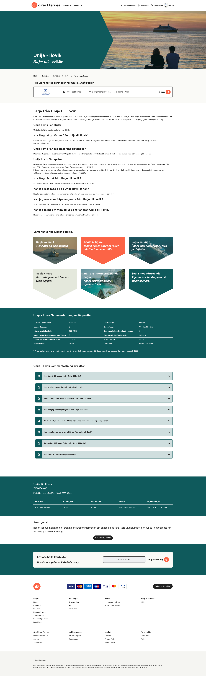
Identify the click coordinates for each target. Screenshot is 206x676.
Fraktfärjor (73, 609)
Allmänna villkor (111, 642)
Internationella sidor (40, 636)
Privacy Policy (110, 639)
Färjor (71, 605)
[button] (104, 376)
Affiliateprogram (75, 636)
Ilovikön (56, 76)
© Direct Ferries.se (39, 660)
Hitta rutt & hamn (39, 612)
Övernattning (74, 602)
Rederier (36, 609)
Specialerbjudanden (40, 619)
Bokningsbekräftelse (112, 605)
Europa (45, 76)
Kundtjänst (37, 605)
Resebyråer (73, 639)
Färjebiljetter (38, 622)
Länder (36, 602)
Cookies (108, 636)
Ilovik (67, 76)
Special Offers (38, 615)
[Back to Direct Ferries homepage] (45, 5)
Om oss (36, 639)
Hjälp (142, 602)
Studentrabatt (38, 642)
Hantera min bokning (112, 602)
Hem (35, 76)
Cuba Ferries (145, 636)
